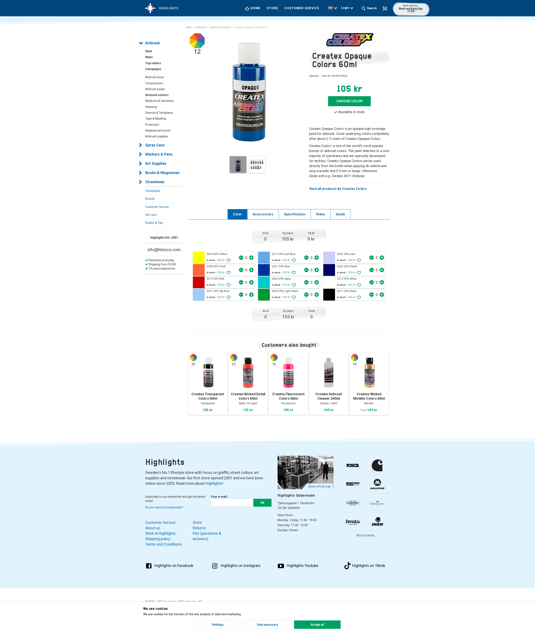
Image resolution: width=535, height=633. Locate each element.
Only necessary (267, 624)
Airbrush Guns (154, 77)
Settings (218, 624)
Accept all (317, 624)
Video (320, 214)
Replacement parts (158, 130)
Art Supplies (155, 163)
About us (152, 528)
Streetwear (155, 182)
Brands (150, 198)
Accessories (263, 214)
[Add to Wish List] (229, 260)
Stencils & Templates (159, 112)
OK (262, 502)
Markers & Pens (158, 154)
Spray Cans (155, 145)
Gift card (151, 214)
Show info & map (319, 486)
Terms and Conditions (163, 544)
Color (237, 214)
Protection (152, 124)
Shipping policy (157, 539)
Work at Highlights (160, 533)
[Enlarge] (249, 92)
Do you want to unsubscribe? (164, 507)
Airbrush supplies (156, 136)
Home (254, 8)
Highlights (213, 483)
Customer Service (301, 8)
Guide (340, 214)
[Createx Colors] (349, 39)
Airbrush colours (157, 95)
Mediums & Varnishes (159, 100)
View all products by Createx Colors (338, 189)
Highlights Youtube (302, 565)
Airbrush (152, 43)
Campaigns (152, 190)
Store (272, 8)
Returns (199, 528)
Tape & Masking (155, 118)
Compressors (154, 83)
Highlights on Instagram (240, 565)
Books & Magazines (162, 172)
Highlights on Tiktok (368, 565)
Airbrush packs (155, 89)
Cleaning (151, 107)
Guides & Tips (154, 222)
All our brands (365, 535)
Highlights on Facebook (173, 565)
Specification (294, 214)
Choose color (349, 101)
